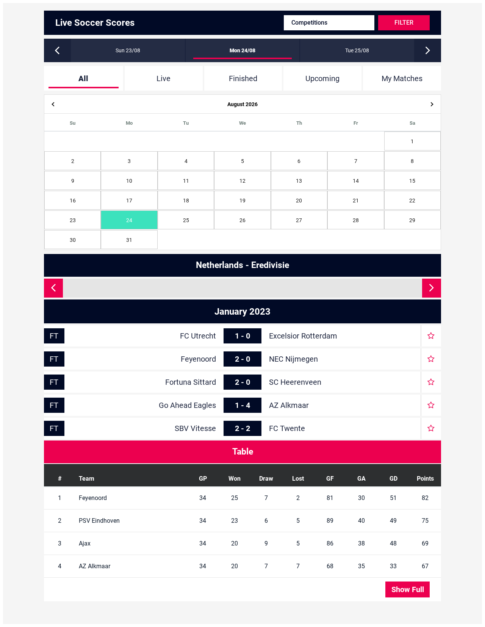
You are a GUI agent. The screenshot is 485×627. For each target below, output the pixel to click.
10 (129, 181)
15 (412, 181)
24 (129, 220)
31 (129, 240)
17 (129, 201)
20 (299, 201)
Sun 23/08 (128, 50)
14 (356, 181)
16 (73, 201)
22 (412, 201)
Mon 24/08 (242, 50)
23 (73, 220)
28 (356, 220)
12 (242, 181)
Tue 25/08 (357, 50)
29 (412, 220)
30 (73, 240)
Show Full (407, 589)
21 (356, 201)
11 (186, 181)
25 (186, 220)
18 (186, 201)
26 (242, 220)
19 (242, 201)
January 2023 (242, 311)
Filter (403, 22)
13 (299, 181)
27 (299, 220)
